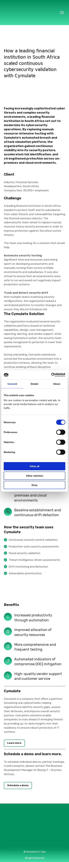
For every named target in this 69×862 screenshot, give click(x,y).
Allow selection (34, 475)
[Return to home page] (34, 826)
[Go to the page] (31, 12)
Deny (34, 485)
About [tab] (56, 383)
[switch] (60, 432)
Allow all (34, 466)
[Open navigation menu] (62, 12)
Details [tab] (35, 383)
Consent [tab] (12, 383)
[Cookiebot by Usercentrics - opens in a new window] (51, 375)
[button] (14, 743)
